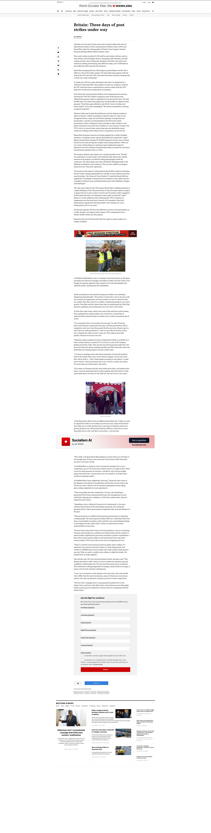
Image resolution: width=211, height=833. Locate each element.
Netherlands (105, 706)
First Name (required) (87, 607)
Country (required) (86, 645)
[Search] (153, 12)
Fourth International (83, 15)
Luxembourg (92, 706)
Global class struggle (103, 692)
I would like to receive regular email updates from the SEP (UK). (105, 656)
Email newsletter (86, 653)
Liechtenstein (84, 706)
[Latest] (62, 12)
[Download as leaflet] (58, 70)
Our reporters (78, 36)
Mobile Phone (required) (88, 630)
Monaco (99, 706)
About (149, 2)
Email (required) (86, 622)
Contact (144, 2)
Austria (62, 706)
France (72, 706)
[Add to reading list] (58, 74)
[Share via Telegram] (58, 61)
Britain (87, 692)
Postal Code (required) (88, 638)
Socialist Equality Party (98, 15)
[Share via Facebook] (58, 48)
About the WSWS (116, 15)
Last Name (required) (87, 615)
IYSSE (108, 15)
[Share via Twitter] (58, 52)
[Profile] (153, 2)
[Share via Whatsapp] (58, 56)
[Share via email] (58, 65)
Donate (132, 15)
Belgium (67, 706)
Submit (105, 669)
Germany (77, 706)
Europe (93, 692)
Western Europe (78, 692)
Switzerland (112, 706)
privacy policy (98, 664)
